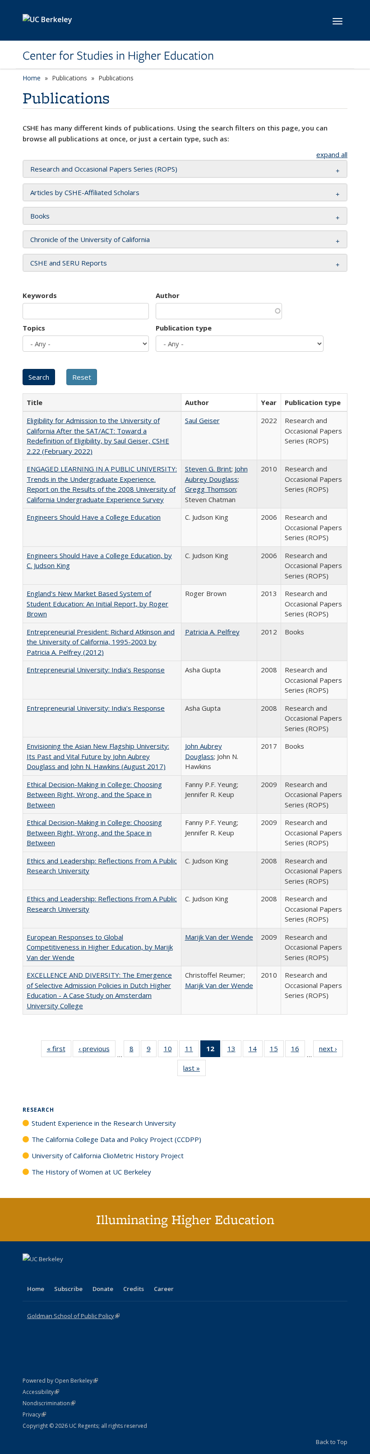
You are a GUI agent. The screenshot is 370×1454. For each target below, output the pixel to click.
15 (277, 1050)
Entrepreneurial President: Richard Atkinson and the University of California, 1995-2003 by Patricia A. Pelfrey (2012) (101, 642)
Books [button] (40, 215)
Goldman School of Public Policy (73, 1316)
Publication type (184, 327)
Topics (34, 327)
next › (331, 1050)
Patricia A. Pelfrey (212, 631)
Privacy (34, 1414)
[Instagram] (83, 1274)
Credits (133, 1289)
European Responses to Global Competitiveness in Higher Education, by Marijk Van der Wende (100, 947)
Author (168, 295)
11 (192, 1050)
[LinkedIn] (48, 1274)
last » (194, 1070)
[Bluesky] (101, 1274)
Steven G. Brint (208, 468)
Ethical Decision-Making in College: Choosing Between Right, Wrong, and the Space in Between (94, 794)
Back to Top (331, 1442)
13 (234, 1050)
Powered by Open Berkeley (60, 1380)
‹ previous (97, 1050)
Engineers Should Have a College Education (94, 517)
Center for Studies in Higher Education (118, 55)
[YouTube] (65, 1274)
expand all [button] (331, 154)
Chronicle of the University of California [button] (90, 239)
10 (171, 1050)
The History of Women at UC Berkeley (91, 1171)
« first (59, 1050)
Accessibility (41, 1392)
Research (38, 1110)
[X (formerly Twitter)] (30, 1274)
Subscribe (68, 1289)
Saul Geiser (202, 420)
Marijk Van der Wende (219, 936)
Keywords (40, 295)
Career (164, 1289)
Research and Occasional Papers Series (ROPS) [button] (103, 168)
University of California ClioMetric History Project (108, 1155)
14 (256, 1050)
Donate (102, 1289)
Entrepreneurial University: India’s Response (96, 669)
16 (298, 1050)
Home (32, 78)
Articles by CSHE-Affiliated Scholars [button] (84, 192)
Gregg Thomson (210, 489)
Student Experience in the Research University (104, 1123)
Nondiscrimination (49, 1403)
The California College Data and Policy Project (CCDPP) (116, 1139)
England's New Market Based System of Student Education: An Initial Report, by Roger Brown (97, 603)
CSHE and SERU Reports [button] (68, 262)
